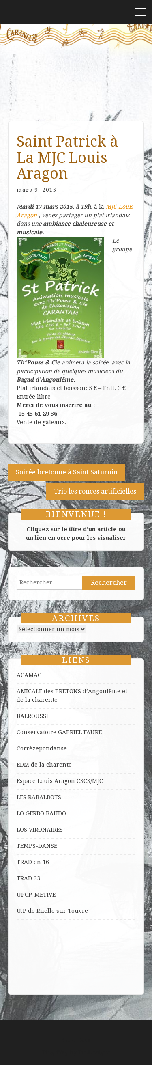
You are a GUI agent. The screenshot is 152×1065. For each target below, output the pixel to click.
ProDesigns (94, 1052)
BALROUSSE (33, 716)
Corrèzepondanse (42, 748)
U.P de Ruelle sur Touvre (52, 911)
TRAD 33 (28, 878)
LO (21, 813)
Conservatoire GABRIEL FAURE (59, 732)
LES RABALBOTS (39, 797)
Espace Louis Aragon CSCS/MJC (60, 781)
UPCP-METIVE (36, 894)
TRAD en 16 (33, 862)
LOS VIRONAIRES (40, 829)
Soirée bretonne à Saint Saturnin (67, 472)
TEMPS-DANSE (37, 846)
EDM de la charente (44, 764)
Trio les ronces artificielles (95, 491)
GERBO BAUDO (46, 813)
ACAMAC (29, 675)
